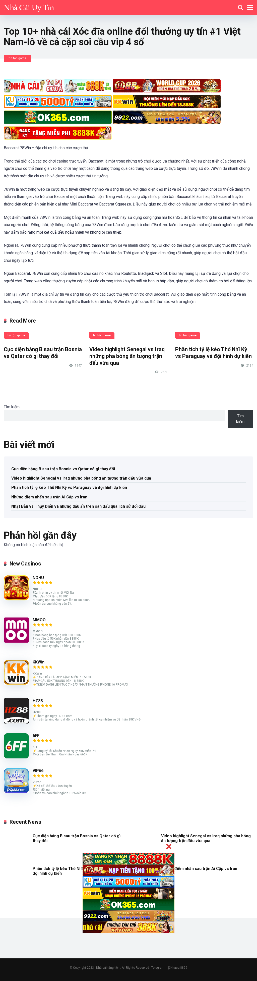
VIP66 (38, 770)
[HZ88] (16, 722)
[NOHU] (16, 599)
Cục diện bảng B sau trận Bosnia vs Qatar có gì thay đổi (43, 352)
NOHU (38, 577)
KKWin (38, 662)
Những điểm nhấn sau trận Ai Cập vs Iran (49, 497)
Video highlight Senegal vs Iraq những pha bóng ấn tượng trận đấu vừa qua (127, 356)
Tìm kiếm (12, 406)
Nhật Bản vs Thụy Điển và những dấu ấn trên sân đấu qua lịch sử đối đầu (78, 506)
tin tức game (17, 58)
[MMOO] (16, 641)
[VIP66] (16, 792)
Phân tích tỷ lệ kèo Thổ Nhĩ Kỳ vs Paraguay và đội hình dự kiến (213, 352)
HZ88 (38, 700)
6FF (36, 735)
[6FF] (16, 757)
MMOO (39, 619)
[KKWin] (16, 683)
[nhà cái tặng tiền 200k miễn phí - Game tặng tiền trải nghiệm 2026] (29, 7)
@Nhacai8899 (177, 967)
